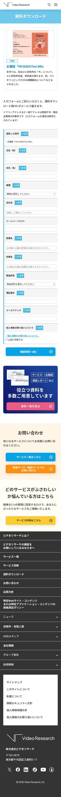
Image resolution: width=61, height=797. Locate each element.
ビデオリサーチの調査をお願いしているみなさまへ (18, 546)
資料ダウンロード (13, 574)
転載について (14, 696)
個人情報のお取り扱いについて (25, 717)
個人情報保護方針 (17, 710)
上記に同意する (15, 340)
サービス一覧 (11, 556)
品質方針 (8, 592)
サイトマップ (14, 682)
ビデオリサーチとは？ (16, 535)
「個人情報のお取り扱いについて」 (22, 336)
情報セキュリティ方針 (19, 703)
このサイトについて (18, 689)
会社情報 (8, 645)
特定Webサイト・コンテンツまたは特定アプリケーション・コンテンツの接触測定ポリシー (29, 604)
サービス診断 (11, 565)
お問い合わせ (11, 583)
